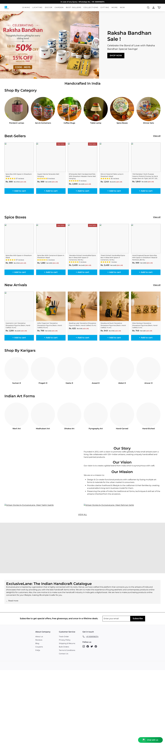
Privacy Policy (64, 640)
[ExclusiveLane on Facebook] (88, 646)
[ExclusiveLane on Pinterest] (96, 646)
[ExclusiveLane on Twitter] (92, 646)
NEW (122, 7)
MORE (115, 7)
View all (157, 136)
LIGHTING (38, 7)
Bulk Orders (64, 647)
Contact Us (63, 654)
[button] (11, 179)
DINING (26, 7)
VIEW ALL (82, 514)
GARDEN (59, 7)
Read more (13, 601)
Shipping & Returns (67, 643)
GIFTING (105, 7)
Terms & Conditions (67, 650)
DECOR (48, 7)
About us (39, 636)
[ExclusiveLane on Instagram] (83, 646)
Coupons (39, 647)
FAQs (37, 650)
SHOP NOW (116, 55)
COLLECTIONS (91, 7)
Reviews (38, 640)
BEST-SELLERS (73, 7)
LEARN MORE (19, 554)
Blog (37, 643)
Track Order (64, 636)
